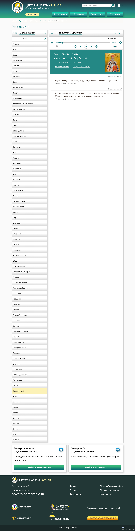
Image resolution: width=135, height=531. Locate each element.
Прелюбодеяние (20, 283)
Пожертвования (109, 490)
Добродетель (18, 131)
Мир (15, 217)
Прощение (17, 299)
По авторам (97, 14)
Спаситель (17, 369)
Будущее (16, 77)
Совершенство (19, 348)
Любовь (16, 196)
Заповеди (17, 163)
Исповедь (17, 180)
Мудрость (17, 234)
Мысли (16, 245)
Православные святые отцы (28, 21)
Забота (16, 158)
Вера (15, 82)
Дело (15, 120)
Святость (16, 326)
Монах (15, 228)
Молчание (17, 223)
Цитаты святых (43, 6)
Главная (14, 21)
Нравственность (20, 255)
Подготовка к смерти (21, 272)
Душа (15, 142)
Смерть (16, 337)
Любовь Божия (19, 201)
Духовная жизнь (19, 136)
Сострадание (19, 358)
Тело (15, 396)
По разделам (60, 14)
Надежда (17, 250)
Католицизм (18, 190)
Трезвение (17, 402)
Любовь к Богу (19, 207)
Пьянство (16, 304)
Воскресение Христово (23, 104)
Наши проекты (32, 14)
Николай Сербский (46, 21)
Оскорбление (19, 266)
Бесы (15, 55)
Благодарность (19, 60)
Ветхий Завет (18, 87)
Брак (15, 71)
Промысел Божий (20, 288)
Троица (16, 407)
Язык (15, 434)
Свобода (16, 320)
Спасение (17, 364)
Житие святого (62, 67)
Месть (15, 212)
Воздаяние (17, 98)
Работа (16, 310)
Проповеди (17, 293)
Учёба (15, 413)
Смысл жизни (18, 342)
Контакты (105, 494)
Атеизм (16, 44)
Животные (17, 147)
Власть (16, 93)
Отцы (73, 490)
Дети (15, 125)
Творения (115, 14)
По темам (78, 14)
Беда (15, 49)
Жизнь (15, 152)
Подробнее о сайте (111, 486)
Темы (73, 486)
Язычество (17, 440)
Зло (14, 174)
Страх (15, 386)
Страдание (17, 380)
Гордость (16, 115)
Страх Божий (18, 391)
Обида (15, 261)
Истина (16, 185)
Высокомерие (19, 109)
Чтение (16, 429)
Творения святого (81, 67)
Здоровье (17, 169)
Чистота (16, 423)
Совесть (16, 353)
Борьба (16, 66)
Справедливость (20, 375)
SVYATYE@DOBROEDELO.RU (28, 494)
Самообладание (20, 315)
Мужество (17, 239)
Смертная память (20, 331)
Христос (16, 418)
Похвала (16, 277)
